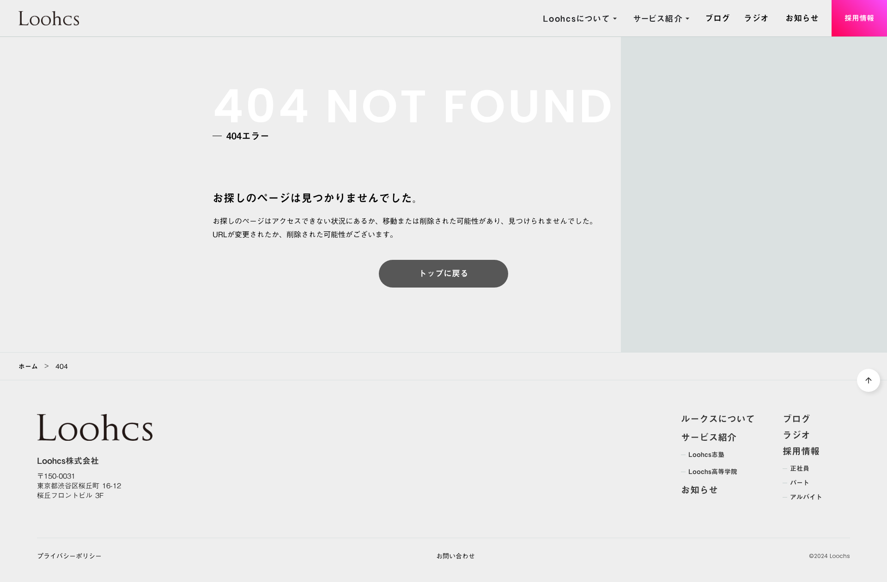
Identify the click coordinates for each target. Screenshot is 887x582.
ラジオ (796, 434)
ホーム (28, 366)
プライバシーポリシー (69, 556)
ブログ (796, 418)
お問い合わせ (455, 556)
